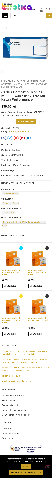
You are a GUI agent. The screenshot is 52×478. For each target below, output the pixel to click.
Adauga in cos (26, 121)
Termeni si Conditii (10, 405)
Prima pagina (8, 81)
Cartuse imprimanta (27, 81)
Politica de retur (9, 400)
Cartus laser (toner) (11, 203)
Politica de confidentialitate (15, 410)
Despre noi (7, 428)
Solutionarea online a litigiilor (15, 415)
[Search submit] (49, 15)
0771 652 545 (14, 376)
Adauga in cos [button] (10, 286)
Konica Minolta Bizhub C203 (14, 222)
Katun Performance (11, 194)
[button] (5, 28)
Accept (26, 466)
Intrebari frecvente (10, 433)
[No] (47, 466)
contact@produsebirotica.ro (19, 381)
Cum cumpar (8, 438)
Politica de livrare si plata (14, 395)
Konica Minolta (9, 213)
